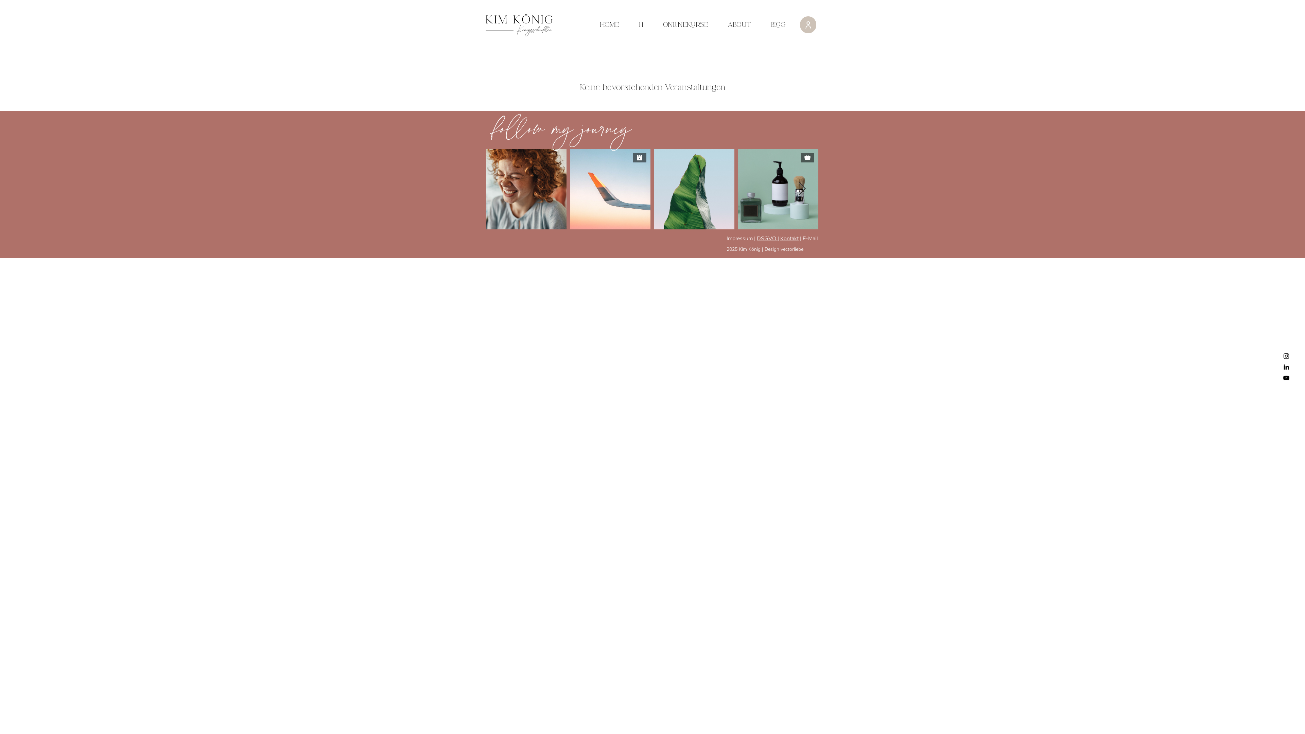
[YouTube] (1286, 378)
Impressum (740, 238)
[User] (808, 24)
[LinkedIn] (1286, 367)
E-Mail (809, 238)
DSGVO (767, 238)
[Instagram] (1286, 356)
